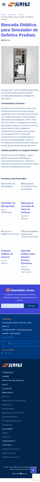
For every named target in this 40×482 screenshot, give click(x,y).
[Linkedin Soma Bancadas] (6, 353)
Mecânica (6, 405)
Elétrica (21, 14)
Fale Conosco (8, 453)
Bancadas (12, 14)
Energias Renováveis (12, 421)
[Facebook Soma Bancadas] (2, 353)
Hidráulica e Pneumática (13, 401)
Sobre (5, 376)
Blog (5, 384)
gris (26, 473)
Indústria (6, 437)
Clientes (7, 388)
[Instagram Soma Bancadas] (9, 353)
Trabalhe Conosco (10, 457)
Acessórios (7, 425)
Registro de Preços (13, 380)
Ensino (5, 433)
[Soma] (19, 4)
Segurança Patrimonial (13, 413)
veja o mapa (7, 337)
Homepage (7, 372)
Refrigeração (8, 409)
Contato (7, 445)
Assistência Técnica (11, 449)
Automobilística (9, 417)
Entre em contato (21, 344)
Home (3, 14)
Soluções (7, 429)
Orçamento (8, 441)
